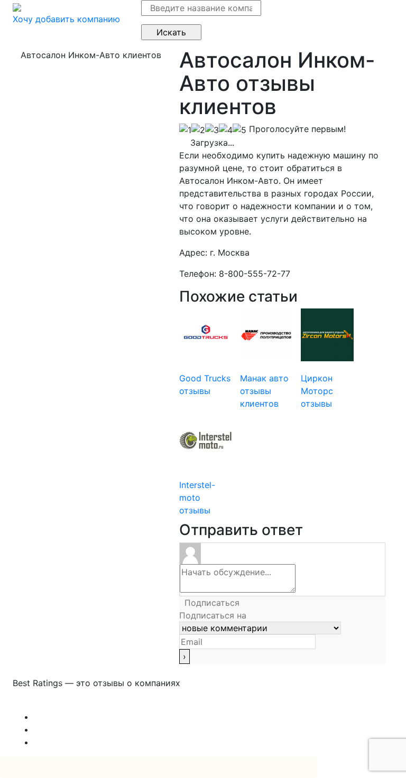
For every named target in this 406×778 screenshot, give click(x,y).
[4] (226, 130)
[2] (198, 130)
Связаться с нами (50, 704)
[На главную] (17, 6)
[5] (239, 130)
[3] (212, 130)
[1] (185, 130)
